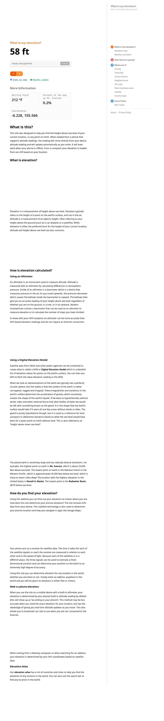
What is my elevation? (25, 43)
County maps (121, 95)
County (118, 69)
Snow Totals (120, 101)
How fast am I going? (125, 60)
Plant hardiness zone (124, 88)
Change (65, 63)
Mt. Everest (56, 466)
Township (119, 72)
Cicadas (118, 92)
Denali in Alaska (35, 481)
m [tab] (19, 73)
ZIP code (118, 84)
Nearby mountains (123, 54)
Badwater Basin (77, 481)
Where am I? (120, 65)
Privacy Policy (125, 112)
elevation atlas (22, 672)
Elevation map (121, 50)
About (113, 112)
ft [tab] (13, 73)
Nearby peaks (41, 79)
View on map (20, 79)
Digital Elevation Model (53, 369)
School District (121, 76)
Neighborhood (121, 80)
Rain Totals (119, 105)
